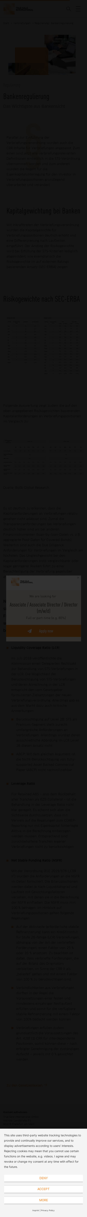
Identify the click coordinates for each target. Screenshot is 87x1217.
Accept (43, 1189)
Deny (43, 1178)
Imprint (35, 1210)
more (43, 1200)
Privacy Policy (48, 1210)
